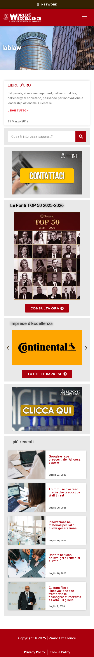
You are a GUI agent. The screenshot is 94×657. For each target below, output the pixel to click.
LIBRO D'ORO (19, 85)
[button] (7, 347)
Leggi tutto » (18, 110)
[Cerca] (80, 136)
